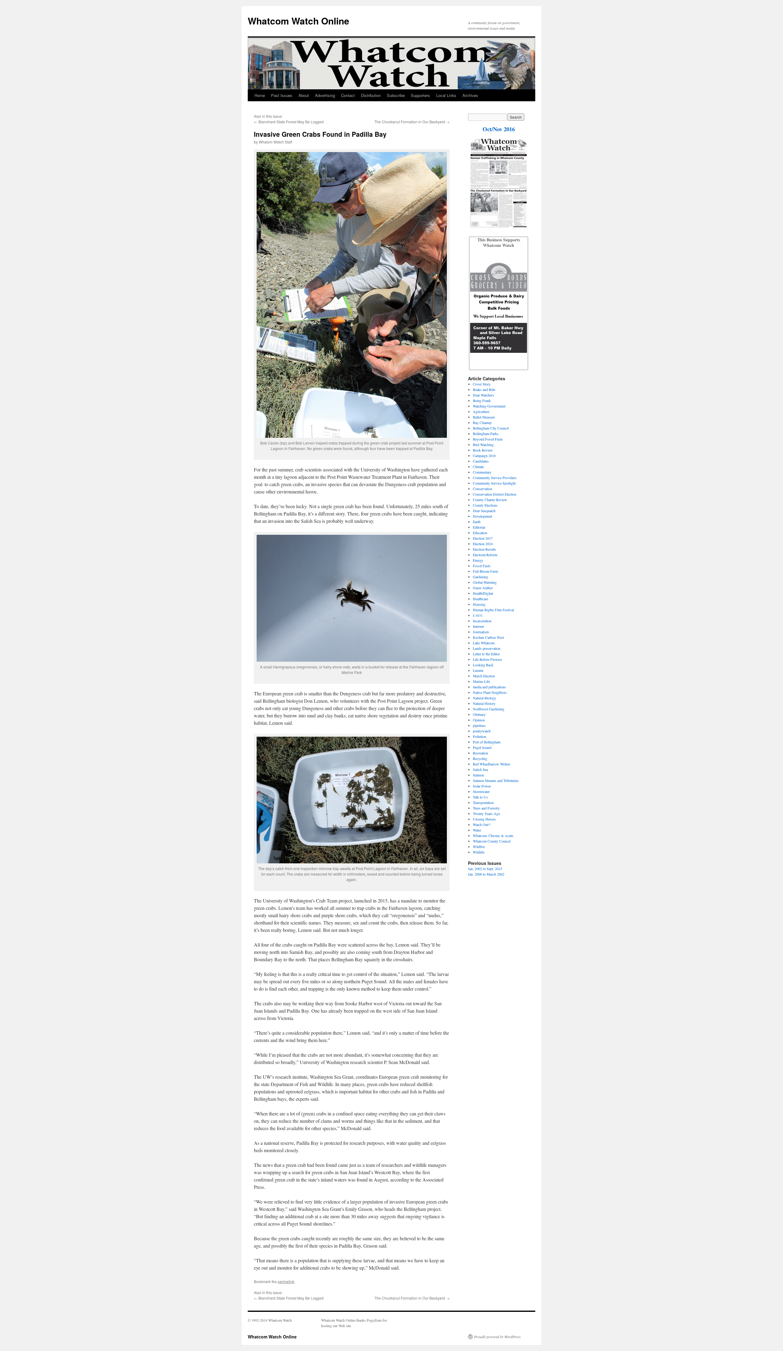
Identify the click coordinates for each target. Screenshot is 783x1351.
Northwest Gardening (488, 708)
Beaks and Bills (484, 389)
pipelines (479, 725)
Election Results (484, 549)
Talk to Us (480, 797)
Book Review (483, 450)
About (304, 95)
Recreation (480, 752)
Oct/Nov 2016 (499, 129)
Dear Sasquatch (484, 510)
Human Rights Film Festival (493, 609)
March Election (484, 675)
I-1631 (478, 615)
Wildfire (479, 846)
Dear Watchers (483, 395)
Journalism (481, 631)
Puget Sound (482, 747)
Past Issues (281, 95)
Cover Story (482, 383)
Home (259, 95)
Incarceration (482, 620)
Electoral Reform (485, 554)
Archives (470, 95)
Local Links (446, 95)
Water (477, 830)
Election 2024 (483, 543)
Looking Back (483, 664)
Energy (478, 560)
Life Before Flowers (487, 659)
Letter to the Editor (486, 653)
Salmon (478, 774)
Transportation (483, 802)
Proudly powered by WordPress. (497, 1336)
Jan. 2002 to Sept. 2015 (485, 868)
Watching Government (489, 406)
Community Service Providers (495, 477)
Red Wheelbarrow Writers (491, 763)
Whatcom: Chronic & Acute (493, 835)
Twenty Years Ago (486, 813)
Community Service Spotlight (494, 483)
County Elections (485, 505)
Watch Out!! (482, 824)
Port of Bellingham (486, 741)
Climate (478, 466)
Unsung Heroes (484, 819)
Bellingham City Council (491, 428)
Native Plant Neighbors (490, 692)
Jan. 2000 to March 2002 (486, 874)
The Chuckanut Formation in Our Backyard (409, 121)
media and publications (489, 686)
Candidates (481, 461)
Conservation (482, 488)
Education (480, 532)
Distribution (371, 95)
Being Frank (482, 400)
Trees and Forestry (486, 808)
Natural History (484, 703)
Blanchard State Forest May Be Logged (291, 121)
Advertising (325, 95)
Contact (348, 95)
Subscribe (396, 95)
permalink (286, 1281)
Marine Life (481, 681)
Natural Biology (484, 697)
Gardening (480, 576)
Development (482, 516)
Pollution (479, 736)
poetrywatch (482, 730)
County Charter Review (490, 499)
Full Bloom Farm (485, 571)
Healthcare (480, 598)
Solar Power (482, 785)
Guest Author (483, 587)
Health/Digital (483, 593)
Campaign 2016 (484, 455)
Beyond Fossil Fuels (488, 439)
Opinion (479, 719)
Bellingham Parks (486, 433)
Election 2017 (483, 538)
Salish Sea (480, 769)
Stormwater (481, 791)
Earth (477, 521)
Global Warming (485, 582)
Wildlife (478, 852)
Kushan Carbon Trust (488, 637)
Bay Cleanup (482, 422)
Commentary (482, 472)
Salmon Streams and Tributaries (496, 780)
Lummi (478, 670)
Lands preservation (486, 648)
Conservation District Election (494, 494)
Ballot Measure (484, 417)
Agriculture (481, 411)
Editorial (479, 527)
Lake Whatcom (484, 642)
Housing (479, 604)
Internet (478, 626)
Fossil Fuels (482, 565)
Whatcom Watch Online (298, 20)
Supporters (420, 95)
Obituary (479, 714)
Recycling (480, 758)
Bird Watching (483, 444)
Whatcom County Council (491, 841)
